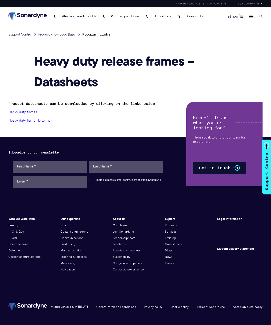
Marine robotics (71, 250)
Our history (120, 225)
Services (171, 231)
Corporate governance (128, 269)
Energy (13, 225)
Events (169, 263)
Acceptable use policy (248, 306)
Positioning (68, 244)
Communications (72, 238)
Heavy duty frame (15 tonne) (30, 120)
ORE (15, 238)
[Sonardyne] (27, 18)
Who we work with (79, 16)
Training (170, 238)
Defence (14, 250)
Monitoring (68, 263)
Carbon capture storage (24, 256)
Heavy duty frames (22, 112)
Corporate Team (219, 3)
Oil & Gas (18, 231)
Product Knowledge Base (56, 34)
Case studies (173, 244)
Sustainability (121, 256)
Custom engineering (74, 231)
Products (195, 16)
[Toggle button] (251, 16)
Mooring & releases (74, 256)
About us (162, 16)
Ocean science (18, 244)
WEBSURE (81, 306)
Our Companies (249, 3)
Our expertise (125, 16)
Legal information (229, 219)
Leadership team (124, 238)
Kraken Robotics (188, 3)
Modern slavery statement (235, 248)
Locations (119, 244)
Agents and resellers (126, 250)
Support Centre (266, 171)
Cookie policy (180, 306)
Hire (63, 225)
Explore (170, 219)
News (168, 256)
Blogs (169, 250)
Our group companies (127, 263)
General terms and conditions (116, 306)
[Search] (261, 16)
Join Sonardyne (123, 231)
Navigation (68, 269)
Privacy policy (153, 306)
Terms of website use (211, 306)
